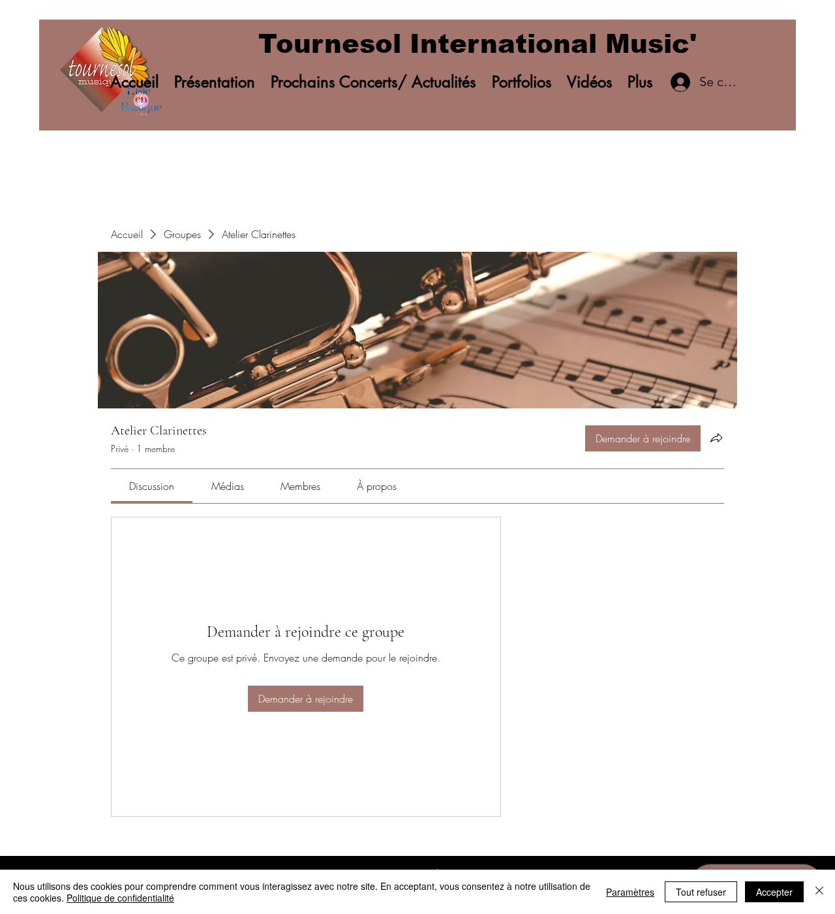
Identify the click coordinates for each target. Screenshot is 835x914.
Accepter (774, 891)
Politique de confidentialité (120, 897)
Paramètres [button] (630, 891)
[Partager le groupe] (716, 438)
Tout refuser (701, 891)
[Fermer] (819, 892)
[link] (151, 486)
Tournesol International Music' (477, 43)
